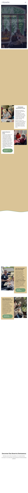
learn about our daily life (7, 151)
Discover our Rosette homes (7, 316)
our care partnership (19, 290)
